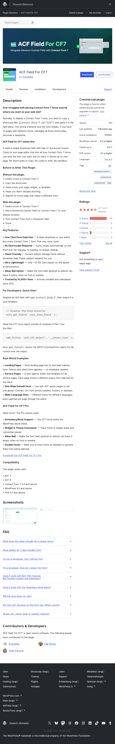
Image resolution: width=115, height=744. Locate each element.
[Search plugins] (32, 22)
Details (9, 89)
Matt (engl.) (10, 700)
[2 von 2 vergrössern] (70, 511)
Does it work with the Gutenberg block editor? (27, 587)
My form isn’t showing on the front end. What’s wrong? (31, 605)
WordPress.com (12, 695)
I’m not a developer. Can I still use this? (23, 559)
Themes (35, 676)
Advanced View (87, 191)
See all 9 (108, 159)
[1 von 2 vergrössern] (33, 511)
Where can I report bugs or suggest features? (26, 614)
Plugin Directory (10, 13)
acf (110, 166)
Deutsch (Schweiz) (19, 723)
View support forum (89, 270)
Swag (91, 686)
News (6, 676)
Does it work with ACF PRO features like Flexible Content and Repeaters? (22, 577)
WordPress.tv (67, 686)
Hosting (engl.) (10, 681)
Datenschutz (9, 686)
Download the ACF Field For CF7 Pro (22, 455)
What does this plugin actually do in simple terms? (28, 541)
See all (108, 243)
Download (87, 74)
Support (108, 89)
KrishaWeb (28, 77)
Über (5, 671)
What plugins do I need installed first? (22, 550)
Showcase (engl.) (40, 671)
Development (59, 89)
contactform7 (99, 183)
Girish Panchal (16, 650)
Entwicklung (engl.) (68, 681)
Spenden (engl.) (96, 681)
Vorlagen (35, 686)
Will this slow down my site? (17, 596)
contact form (106, 177)
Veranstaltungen (95, 676)
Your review (85, 243)
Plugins (34, 681)
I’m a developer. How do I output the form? (25, 568)
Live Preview (104, 74)
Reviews (23, 89)
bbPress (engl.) (12, 705)
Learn (62, 671)
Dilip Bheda (50, 644)
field (109, 183)
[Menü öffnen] (110, 4)
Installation (40, 89)
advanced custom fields (103, 171)
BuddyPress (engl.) (14, 710)
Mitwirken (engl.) (95, 671)
